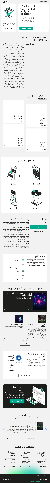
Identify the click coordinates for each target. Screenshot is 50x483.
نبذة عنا (22, 475)
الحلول (41, 475)
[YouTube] (5, 479)
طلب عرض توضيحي (26, 28)
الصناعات (37, 475)
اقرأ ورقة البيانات (8, 29)
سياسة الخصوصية (37, 481)
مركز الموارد (26, 475)
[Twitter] (8, 479)
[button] (46, 429)
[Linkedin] (7, 479)
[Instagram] (3, 479)
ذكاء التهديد (45, 475)
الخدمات (30, 475)
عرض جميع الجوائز (25, 376)
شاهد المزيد (25, 344)
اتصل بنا (32, 481)
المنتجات (34, 475)
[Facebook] (10, 479)
